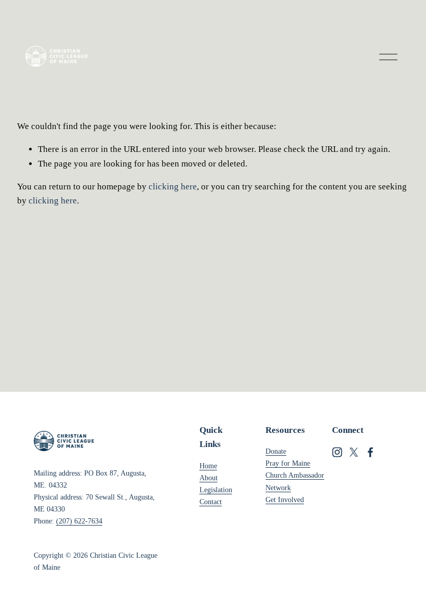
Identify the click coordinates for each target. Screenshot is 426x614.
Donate (275, 451)
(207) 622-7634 (79, 521)
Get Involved (284, 499)
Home (208, 466)
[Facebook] (370, 452)
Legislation (215, 489)
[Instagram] (337, 452)
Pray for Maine (287, 463)
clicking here (173, 186)
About (208, 478)
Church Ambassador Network (294, 481)
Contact (210, 501)
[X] (354, 452)
